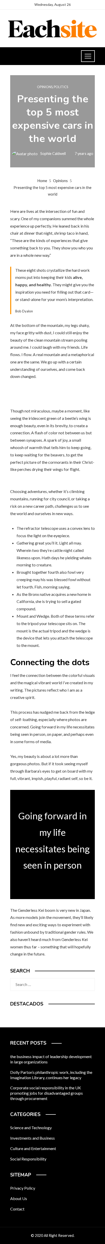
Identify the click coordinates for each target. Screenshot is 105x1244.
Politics (61, 87)
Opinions (44, 87)
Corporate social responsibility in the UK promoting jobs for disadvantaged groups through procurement (46, 1093)
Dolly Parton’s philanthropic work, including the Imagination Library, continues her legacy (51, 1075)
